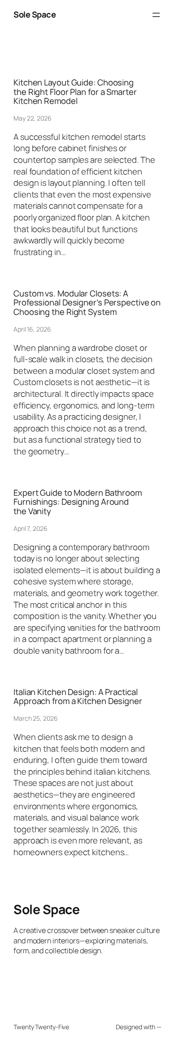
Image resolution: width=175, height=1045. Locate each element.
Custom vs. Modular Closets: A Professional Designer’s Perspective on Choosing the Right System (87, 303)
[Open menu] (156, 14)
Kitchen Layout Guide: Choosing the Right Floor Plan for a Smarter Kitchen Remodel (75, 92)
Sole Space (34, 14)
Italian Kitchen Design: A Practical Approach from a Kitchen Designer (77, 696)
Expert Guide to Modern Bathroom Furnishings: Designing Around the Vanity (77, 502)
